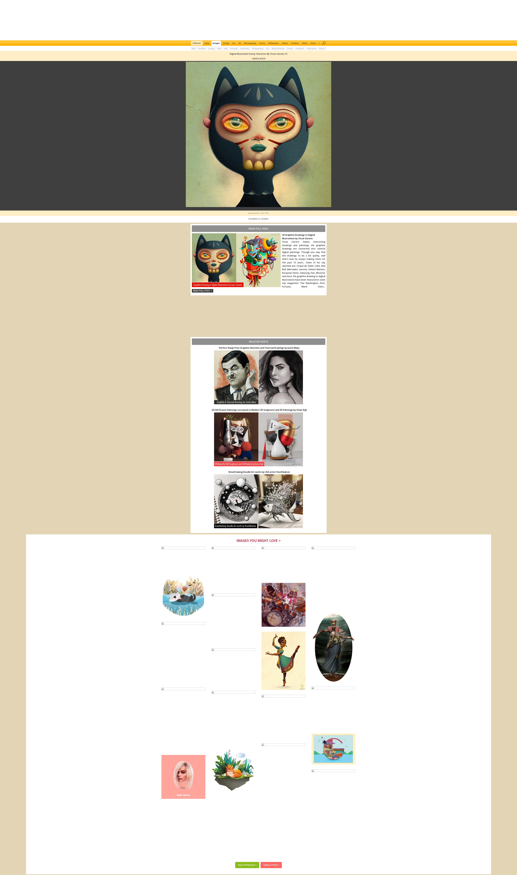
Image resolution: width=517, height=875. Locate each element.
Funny (262, 43)
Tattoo (290, 48)
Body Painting (278, 48)
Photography (250, 43)
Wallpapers (273, 43)
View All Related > (247, 864)
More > (322, 48)
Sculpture (300, 48)
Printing (233, 48)
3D (239, 43)
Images (216, 43)
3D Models (244, 48)
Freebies (295, 43)
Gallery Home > (271, 864)
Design (226, 43)
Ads (225, 48)
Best (193, 48)
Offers (305, 43)
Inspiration (311, 48)
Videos (285, 43)
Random (202, 48)
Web (219, 48)
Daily (207, 43)
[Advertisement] (259, 20)
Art (233, 43)
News (313, 43)
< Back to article (258, 58)
